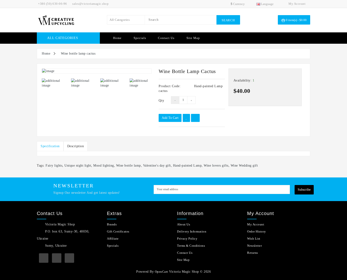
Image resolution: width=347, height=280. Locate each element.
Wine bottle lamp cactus (78, 53)
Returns (252, 252)
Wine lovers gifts (216, 165)
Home (117, 38)
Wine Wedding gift (244, 165)
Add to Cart (170, 118)
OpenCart (161, 271)
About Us (183, 224)
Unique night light (77, 165)
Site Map (193, 38)
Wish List (253, 238)
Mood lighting (103, 165)
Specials (140, 38)
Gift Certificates (118, 231)
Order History (256, 231)
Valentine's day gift (157, 165)
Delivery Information (191, 231)
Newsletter (254, 245)
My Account (255, 224)
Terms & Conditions (191, 245)
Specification (50, 146)
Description (75, 146)
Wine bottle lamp (128, 165)
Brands (112, 224)
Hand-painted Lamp (187, 165)
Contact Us (166, 38)
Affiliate (113, 238)
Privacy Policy (187, 238)
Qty (161, 100)
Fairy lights (54, 165)
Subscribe (304, 189)
